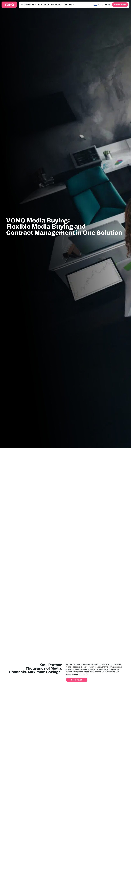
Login (107, 4)
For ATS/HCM (44, 4)
